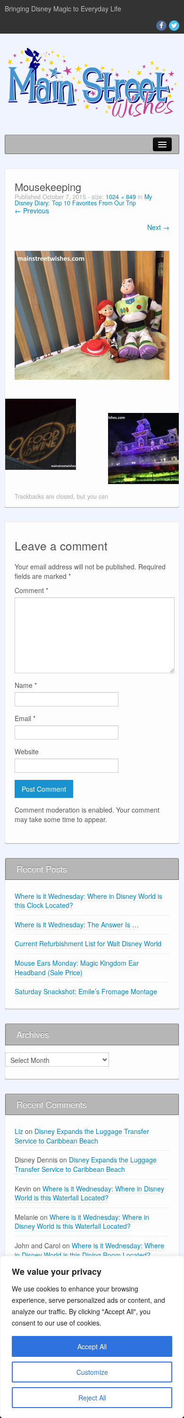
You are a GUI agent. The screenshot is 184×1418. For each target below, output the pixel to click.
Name (26, 685)
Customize (92, 1372)
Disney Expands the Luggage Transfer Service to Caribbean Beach (82, 1135)
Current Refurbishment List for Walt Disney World (88, 943)
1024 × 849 (121, 196)
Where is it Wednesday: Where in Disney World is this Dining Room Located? (89, 1250)
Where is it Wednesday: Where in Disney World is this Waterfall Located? (89, 1193)
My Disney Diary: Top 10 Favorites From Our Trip (83, 199)
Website (27, 751)
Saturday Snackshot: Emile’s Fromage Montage (86, 991)
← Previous (32, 210)
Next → (158, 227)
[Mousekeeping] (92, 314)
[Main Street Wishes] (92, 82)
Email (25, 718)
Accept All (92, 1346)
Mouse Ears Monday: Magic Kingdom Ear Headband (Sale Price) (77, 967)
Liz (19, 1131)
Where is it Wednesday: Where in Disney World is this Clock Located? (88, 900)
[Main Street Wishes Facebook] (161, 25)
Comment (31, 590)
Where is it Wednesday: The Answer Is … (77, 924)
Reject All (92, 1397)
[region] (92, 1337)
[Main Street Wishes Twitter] (174, 25)
